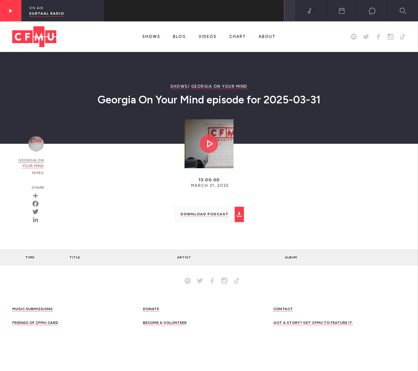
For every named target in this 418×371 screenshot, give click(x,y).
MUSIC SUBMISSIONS (32, 309)
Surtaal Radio (46, 13)
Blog (179, 37)
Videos (208, 37)
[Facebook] (38, 204)
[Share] (38, 196)
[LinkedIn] (38, 220)
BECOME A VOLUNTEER (165, 323)
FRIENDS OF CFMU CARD (35, 323)
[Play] (10, 10)
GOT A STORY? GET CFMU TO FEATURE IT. (313, 323)
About (267, 37)
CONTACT (283, 309)
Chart (237, 37)
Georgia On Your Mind (219, 86)
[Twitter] (38, 212)
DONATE (151, 309)
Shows (151, 37)
